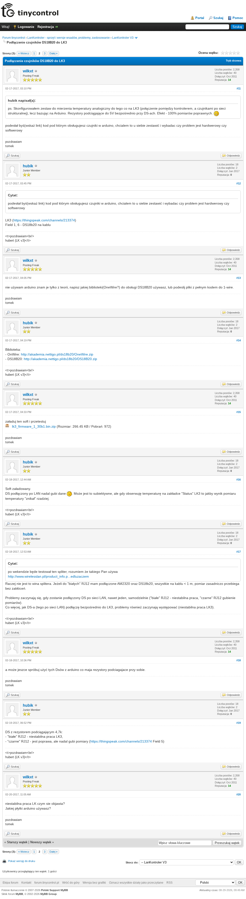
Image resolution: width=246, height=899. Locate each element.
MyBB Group (48, 894)
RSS (169, 882)
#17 (238, 551)
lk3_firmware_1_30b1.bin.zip (34, 426)
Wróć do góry (71, 882)
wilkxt (28, 71)
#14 (238, 340)
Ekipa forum (10, 882)
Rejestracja (45, 27)
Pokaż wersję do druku (21, 861)
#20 (238, 794)
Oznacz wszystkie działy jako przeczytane (136, 882)
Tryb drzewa (233, 60)
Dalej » (53, 53)
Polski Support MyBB (54, 890)
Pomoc (238, 18)
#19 (238, 722)
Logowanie (26, 27)
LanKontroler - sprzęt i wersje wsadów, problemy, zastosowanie (68, 37)
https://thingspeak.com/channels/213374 (44, 220)
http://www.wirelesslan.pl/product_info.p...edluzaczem (48, 576)
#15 (238, 412)
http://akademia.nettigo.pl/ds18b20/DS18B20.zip (60, 359)
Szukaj (218, 18)
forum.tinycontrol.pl (46, 882)
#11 (239, 88)
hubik (28, 166)
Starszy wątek (17, 842)
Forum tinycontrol (13, 37)
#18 (238, 660)
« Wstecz (23, 53)
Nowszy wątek (40, 842)
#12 (238, 183)
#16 (238, 479)
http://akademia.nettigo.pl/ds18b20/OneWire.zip (57, 354)
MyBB (19, 894)
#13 (238, 277)
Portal (199, 18)
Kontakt (26, 882)
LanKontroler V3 (123, 37)
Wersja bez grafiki (94, 882)
